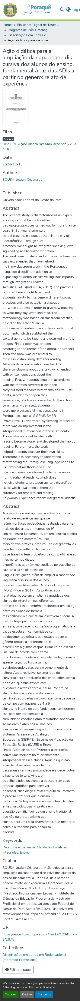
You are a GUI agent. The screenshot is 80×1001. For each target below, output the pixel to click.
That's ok (10, 994)
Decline (27, 994)
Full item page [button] (20, 969)
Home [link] (7, 25)
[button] (29, 10)
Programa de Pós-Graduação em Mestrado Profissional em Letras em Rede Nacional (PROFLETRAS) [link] (29, 30)
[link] (40, 144)
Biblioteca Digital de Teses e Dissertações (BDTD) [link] (38, 25)
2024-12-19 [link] (13, 164)
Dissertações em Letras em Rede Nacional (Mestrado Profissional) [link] (29, 35)
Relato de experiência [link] (19, 847)
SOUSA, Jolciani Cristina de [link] (22, 179)
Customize (44, 994)
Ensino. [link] (25, 852)
